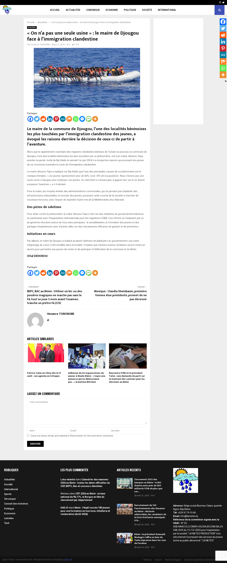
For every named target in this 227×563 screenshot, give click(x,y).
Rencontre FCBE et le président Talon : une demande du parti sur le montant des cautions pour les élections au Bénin (127, 377)
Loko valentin (67, 479)
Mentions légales (173, 560)
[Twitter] (37, 119)
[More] (95, 119)
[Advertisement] (178, 71)
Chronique (93, 10)
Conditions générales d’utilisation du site (203, 560)
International (167, 10)
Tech (6, 523)
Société (147, 10)
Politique (130, 10)
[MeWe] (63, 119)
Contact (158, 560)
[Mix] (69, 119)
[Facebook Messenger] (82, 119)
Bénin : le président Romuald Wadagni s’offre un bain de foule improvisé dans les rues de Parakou (150, 538)
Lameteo (9, 518)
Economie (112, 10)
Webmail (147, 560)
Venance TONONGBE (40, 44)
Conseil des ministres (16, 503)
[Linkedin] (50, 119)
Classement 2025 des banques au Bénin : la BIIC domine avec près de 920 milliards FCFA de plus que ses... (148, 485)
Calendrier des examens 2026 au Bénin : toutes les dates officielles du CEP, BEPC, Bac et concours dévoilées (85, 482)
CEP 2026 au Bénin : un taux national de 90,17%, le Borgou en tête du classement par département (82, 496)
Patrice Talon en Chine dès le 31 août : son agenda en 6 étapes (44, 374)
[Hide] (225, 81)
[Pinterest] (56, 119)
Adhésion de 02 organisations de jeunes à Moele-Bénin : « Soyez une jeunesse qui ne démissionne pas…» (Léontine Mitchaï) (86, 377)
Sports (7, 494)
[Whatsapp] (76, 119)
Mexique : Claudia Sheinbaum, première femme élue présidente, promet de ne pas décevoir (120, 295)
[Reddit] (43, 119)
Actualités (73, 10)
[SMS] (89, 119)
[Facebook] (30, 119)
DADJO (64, 507)
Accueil (55, 10)
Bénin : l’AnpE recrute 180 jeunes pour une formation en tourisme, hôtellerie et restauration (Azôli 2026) (85, 510)
